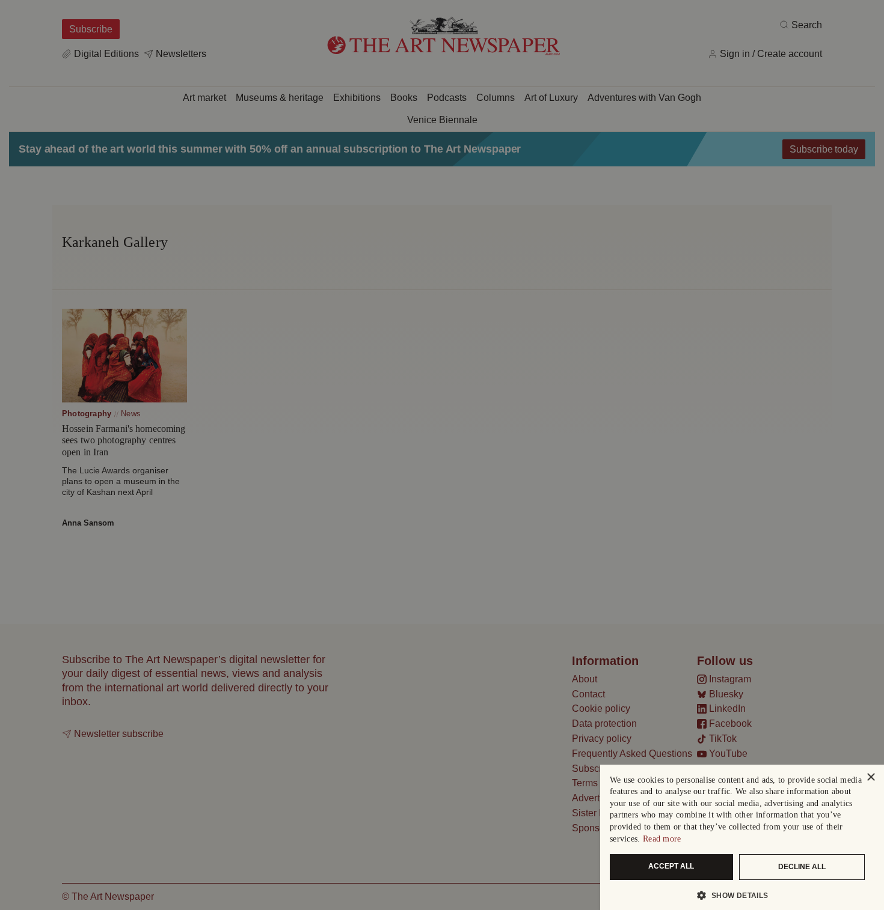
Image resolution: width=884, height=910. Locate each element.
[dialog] (742, 837)
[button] (737, 895)
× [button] (870, 777)
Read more (662, 838)
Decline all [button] (802, 867)
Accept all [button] (671, 866)
